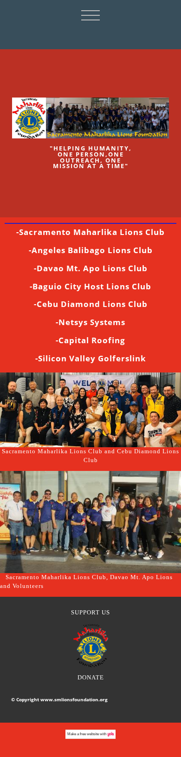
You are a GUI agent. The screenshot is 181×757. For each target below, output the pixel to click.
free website (89, 734)
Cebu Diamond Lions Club (92, 304)
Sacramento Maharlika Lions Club (92, 232)
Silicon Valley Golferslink (92, 358)
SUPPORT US (90, 612)
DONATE (91, 677)
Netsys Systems (91, 322)
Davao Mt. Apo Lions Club (92, 268)
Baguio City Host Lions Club (91, 286)
